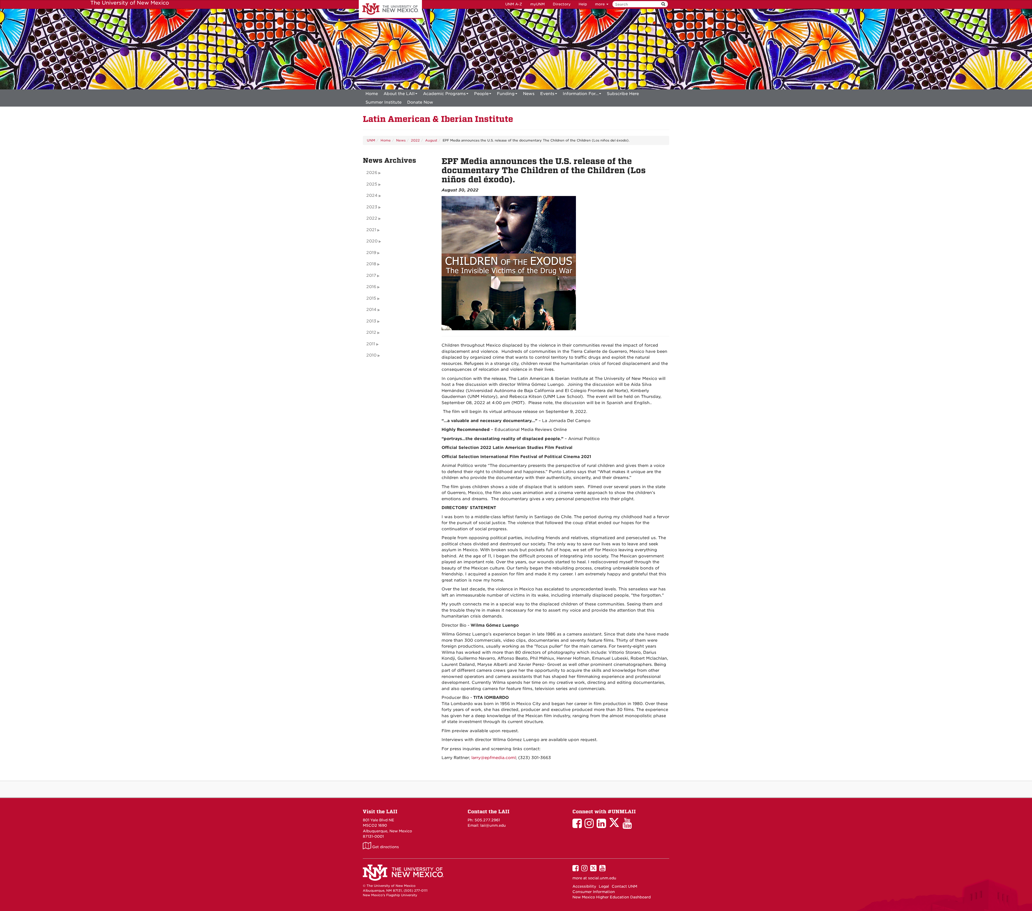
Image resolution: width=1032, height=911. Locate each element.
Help (583, 4)
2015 (371, 298)
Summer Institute (384, 102)
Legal (604, 886)
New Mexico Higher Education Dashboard (611, 897)
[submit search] (663, 4)
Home (372, 93)
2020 (372, 241)
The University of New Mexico (390, 9)
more (600, 4)
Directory (562, 4)
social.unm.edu (602, 878)
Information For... (581, 93)
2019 (371, 252)
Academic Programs (444, 93)
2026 (371, 172)
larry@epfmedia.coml (493, 757)
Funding (506, 93)
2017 (371, 275)
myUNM (537, 4)
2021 (371, 229)
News (529, 93)
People (481, 93)
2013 (371, 321)
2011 (370, 344)
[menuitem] (372, 93)
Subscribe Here (623, 93)
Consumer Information (593, 892)
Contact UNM (624, 886)
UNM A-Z (513, 4)
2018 (371, 264)
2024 (372, 195)
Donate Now (420, 102)
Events (547, 93)
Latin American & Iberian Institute (438, 119)
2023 (371, 207)
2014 (371, 309)
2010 (371, 355)
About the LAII (399, 93)
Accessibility (584, 886)
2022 (415, 140)
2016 (371, 286)
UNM (371, 140)
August (431, 140)
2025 (371, 184)
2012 (371, 332)
